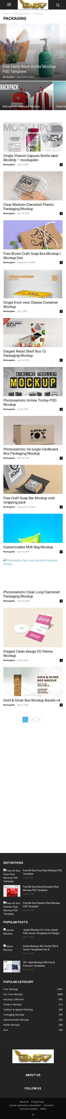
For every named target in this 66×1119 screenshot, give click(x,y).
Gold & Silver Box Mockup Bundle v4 (31, 700)
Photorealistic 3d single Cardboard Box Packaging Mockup (30, 451)
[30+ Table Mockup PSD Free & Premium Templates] (11, 966)
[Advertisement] (28, 787)
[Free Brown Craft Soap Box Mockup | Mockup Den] (33, 234)
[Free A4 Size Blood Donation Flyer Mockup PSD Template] (11, 891)
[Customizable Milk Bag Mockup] (33, 528)
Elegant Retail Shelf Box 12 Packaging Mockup (24, 353)
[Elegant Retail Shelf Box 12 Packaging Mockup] (33, 332)
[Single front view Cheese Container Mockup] (33, 283)
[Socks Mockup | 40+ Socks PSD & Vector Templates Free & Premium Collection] (11, 950)
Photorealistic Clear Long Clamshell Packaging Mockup (31, 594)
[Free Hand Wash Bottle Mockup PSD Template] (33, 52)
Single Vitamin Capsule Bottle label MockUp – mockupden (30, 158)
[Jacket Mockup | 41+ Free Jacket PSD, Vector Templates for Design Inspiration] (11, 934)
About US (23, 1101)
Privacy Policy (37, 1101)
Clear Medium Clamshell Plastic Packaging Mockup (28, 207)
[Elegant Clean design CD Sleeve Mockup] (33, 627)
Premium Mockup (21, 13)
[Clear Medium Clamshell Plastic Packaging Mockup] (33, 185)
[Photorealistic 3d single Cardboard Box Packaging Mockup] (33, 430)
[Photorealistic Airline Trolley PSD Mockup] (33, 381)
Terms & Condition (29, 1108)
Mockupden (9, 76)
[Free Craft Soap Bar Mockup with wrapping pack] (33, 479)
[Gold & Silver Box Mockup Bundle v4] (33, 681)
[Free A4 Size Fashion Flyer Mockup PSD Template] (11, 908)
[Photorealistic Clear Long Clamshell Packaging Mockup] (33, 573)
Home (6, 13)
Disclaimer (49, 1105)
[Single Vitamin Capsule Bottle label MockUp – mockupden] (33, 136)
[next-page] (39, 719)
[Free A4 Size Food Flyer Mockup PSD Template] (11, 876)
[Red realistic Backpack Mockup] (26, 101)
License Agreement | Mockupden (25, 1105)
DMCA (43, 1108)
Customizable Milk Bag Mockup (28, 547)
